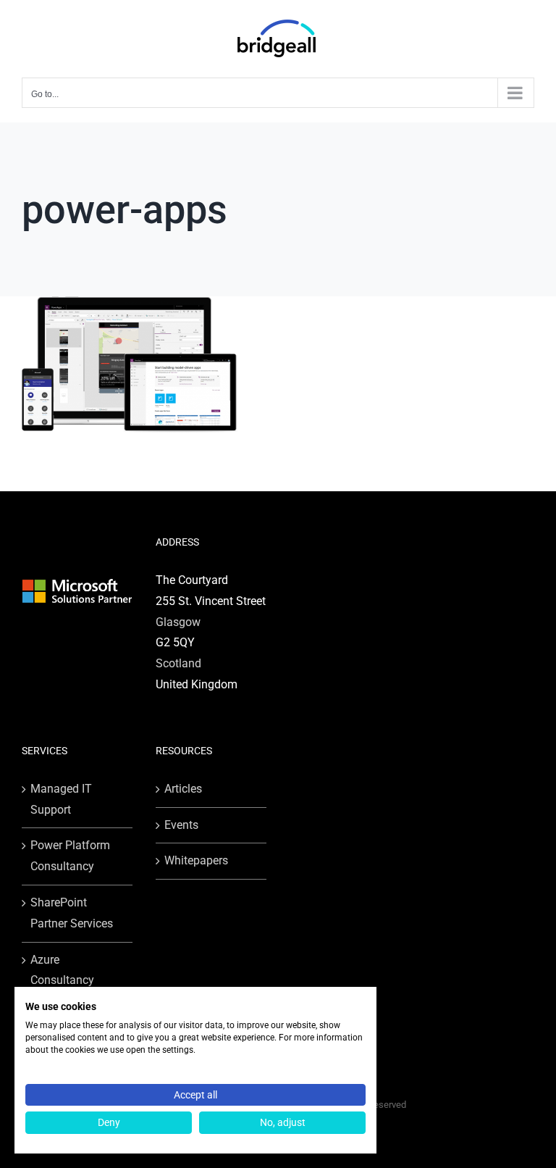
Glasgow (178, 622)
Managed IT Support (61, 799)
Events (181, 825)
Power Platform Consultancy (70, 855)
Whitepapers (196, 860)
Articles (183, 789)
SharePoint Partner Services (71, 913)
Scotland (178, 663)
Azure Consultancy (62, 970)
